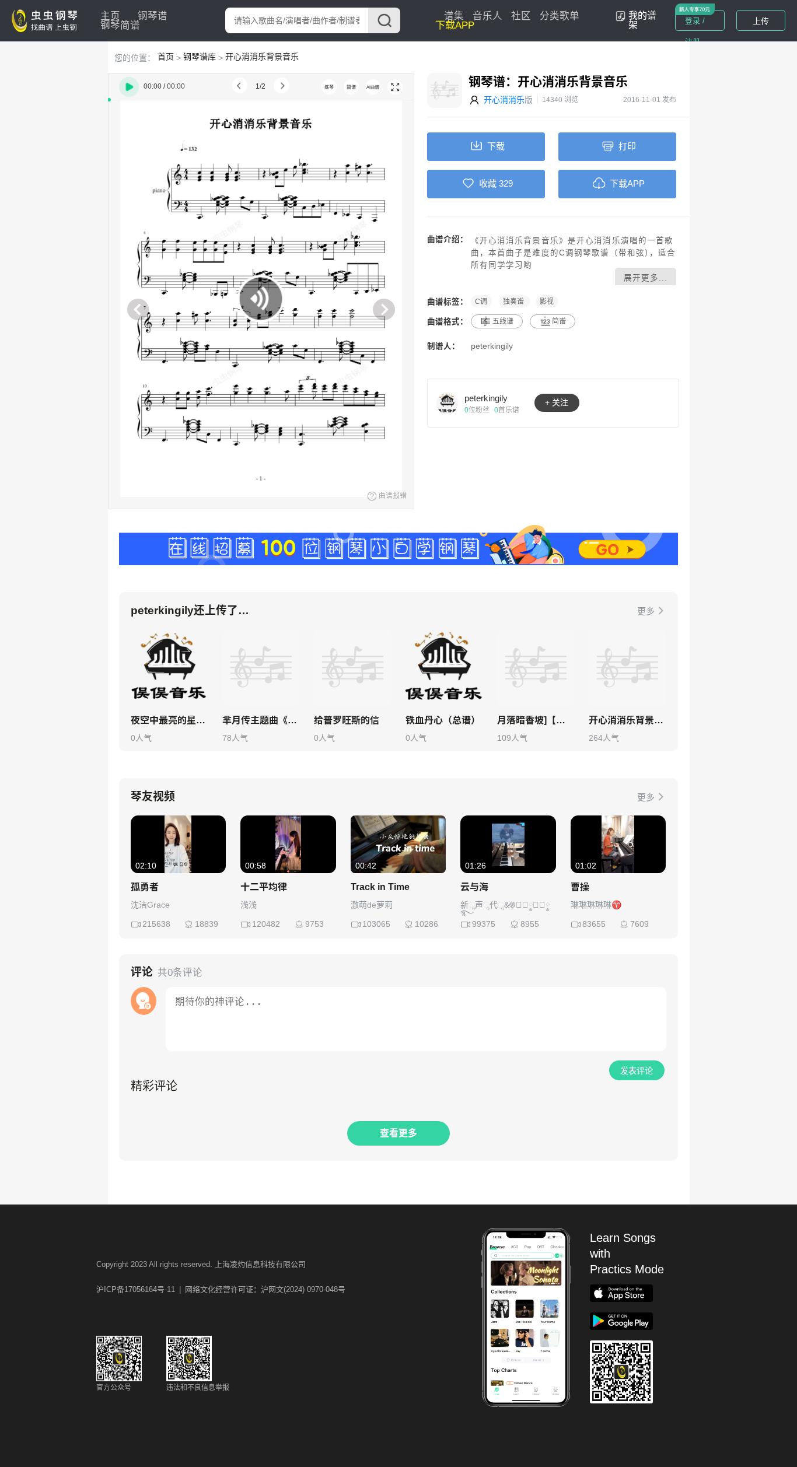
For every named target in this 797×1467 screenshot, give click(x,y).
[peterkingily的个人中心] (447, 402)
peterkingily (492, 346)
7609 (639, 924)
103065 (376, 924)
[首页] (47, 20)
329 (506, 183)
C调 (481, 301)
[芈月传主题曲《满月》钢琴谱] (260, 667)
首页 (166, 56)
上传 (761, 21)
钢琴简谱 (120, 25)
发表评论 (636, 1071)
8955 (529, 924)
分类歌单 (559, 16)
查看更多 (398, 1133)
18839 (206, 924)
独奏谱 (514, 301)
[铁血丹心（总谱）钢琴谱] (444, 667)
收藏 (488, 183)
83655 (594, 924)
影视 (547, 301)
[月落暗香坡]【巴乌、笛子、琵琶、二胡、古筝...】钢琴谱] (535, 667)
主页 (110, 16)
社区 (521, 16)
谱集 (454, 16)
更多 (646, 611)
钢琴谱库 (199, 56)
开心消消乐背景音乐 (262, 56)
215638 (156, 924)
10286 (426, 924)
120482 (266, 924)
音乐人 (487, 16)
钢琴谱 (152, 16)
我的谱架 (642, 20)
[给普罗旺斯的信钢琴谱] (352, 667)
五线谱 (502, 321)
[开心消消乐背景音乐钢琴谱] (627, 667)
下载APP (454, 25)
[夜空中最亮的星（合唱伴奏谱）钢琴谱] (169, 667)
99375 (483, 924)
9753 (314, 924)
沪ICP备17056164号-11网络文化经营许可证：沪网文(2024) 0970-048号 (220, 1289)
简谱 (559, 321)
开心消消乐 (504, 100)
